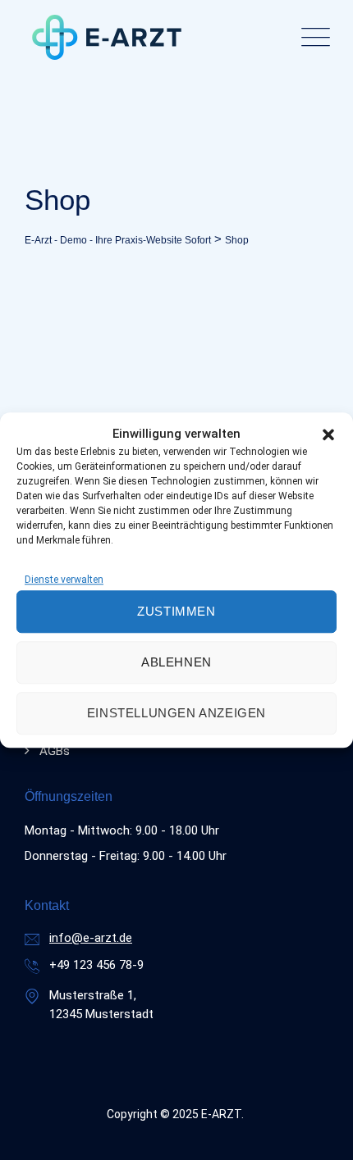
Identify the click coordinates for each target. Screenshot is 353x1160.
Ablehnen (176, 662)
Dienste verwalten (64, 579)
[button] (328, 433)
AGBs (54, 751)
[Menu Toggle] (312, 37)
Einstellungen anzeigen (176, 713)
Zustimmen (176, 611)
